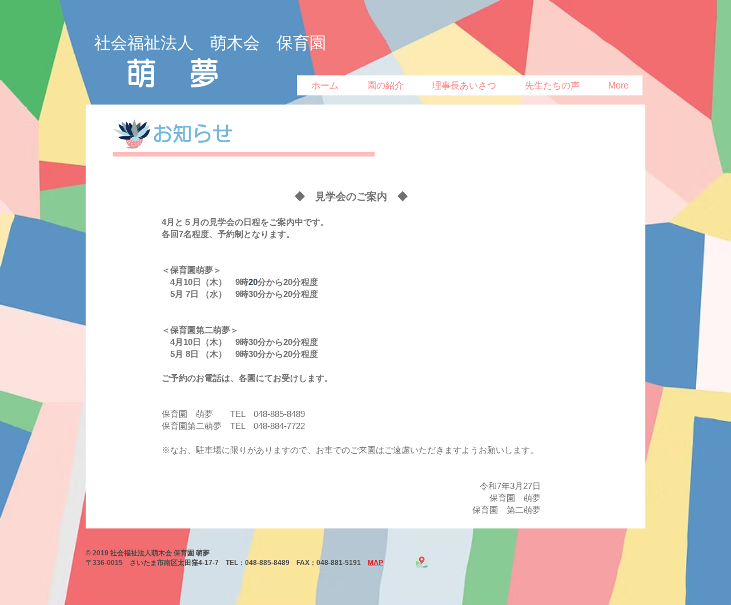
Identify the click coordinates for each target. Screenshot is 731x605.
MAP (375, 563)
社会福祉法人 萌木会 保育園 (210, 43)
